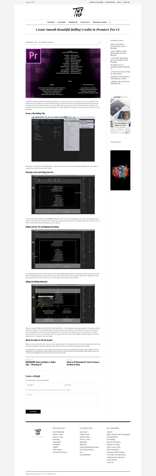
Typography (56, 444)
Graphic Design (84, 434)
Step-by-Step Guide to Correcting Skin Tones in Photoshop (118, 46)
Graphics (55, 447)
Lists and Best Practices (60, 452)
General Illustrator (85, 455)
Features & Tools (58, 437)
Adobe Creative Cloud (113, 447)
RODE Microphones (113, 450)
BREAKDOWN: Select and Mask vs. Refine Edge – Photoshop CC (41, 363)
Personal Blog (111, 439)
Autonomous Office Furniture (116, 452)
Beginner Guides (58, 434)
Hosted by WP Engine (113, 444)
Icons (81, 452)
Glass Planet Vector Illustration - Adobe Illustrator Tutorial (120, 78)
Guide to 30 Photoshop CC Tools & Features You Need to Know (83, 363)
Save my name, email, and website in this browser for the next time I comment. (49, 390)
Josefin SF (51, 219)
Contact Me (110, 462)
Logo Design (83, 432)
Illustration (83, 444)
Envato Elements (112, 460)
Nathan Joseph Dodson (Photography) (118, 434)
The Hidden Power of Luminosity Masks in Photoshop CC (120, 67)
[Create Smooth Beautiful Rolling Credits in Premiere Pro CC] (63, 73)
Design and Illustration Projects (89, 447)
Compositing (56, 442)
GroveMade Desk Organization (116, 455)
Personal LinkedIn (112, 437)
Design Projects (57, 450)
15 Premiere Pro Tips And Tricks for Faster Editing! (120, 73)
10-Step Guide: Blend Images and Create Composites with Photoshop (119, 60)
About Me (110, 432)
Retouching (56, 439)
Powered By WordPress (114, 442)
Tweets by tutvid (115, 142)
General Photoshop (58, 432)
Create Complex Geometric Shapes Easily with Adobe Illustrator (118, 53)
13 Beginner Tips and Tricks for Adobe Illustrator (120, 82)
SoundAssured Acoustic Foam (116, 457)
